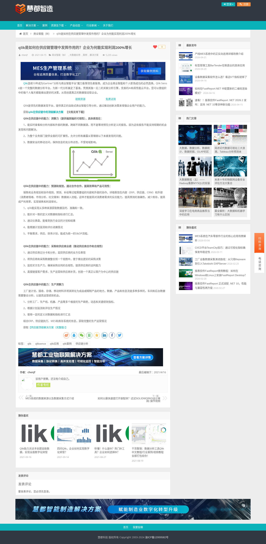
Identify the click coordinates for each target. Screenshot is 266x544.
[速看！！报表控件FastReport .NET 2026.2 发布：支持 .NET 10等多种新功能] (185, 102)
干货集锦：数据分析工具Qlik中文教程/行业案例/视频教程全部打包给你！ (148, 452)
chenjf (25, 55)
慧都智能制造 (38, 10)
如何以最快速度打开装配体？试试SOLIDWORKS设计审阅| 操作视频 (129, 398)
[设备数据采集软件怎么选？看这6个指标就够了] (185, 79)
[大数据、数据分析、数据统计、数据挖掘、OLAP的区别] (195, 144)
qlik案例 (67, 343)
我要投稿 (138, 527)
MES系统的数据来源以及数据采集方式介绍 (50, 397)
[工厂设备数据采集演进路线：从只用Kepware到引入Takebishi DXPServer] (185, 261)
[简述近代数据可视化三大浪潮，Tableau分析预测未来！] (230, 144)
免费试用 (111, 99)
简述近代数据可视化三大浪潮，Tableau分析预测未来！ (230, 152)
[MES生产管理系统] (93, 71)
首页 (19, 25)
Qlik (25, 83)
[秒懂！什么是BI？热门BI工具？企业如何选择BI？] (111, 443)
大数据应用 (74, 55)
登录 (46, 491)
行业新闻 (91, 25)
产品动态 (75, 25)
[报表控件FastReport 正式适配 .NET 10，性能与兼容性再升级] (185, 286)
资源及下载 (57, 25)
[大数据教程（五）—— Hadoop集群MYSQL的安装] (195, 175)
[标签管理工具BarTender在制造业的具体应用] (185, 67)
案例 (44, 25)
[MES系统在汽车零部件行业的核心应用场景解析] (185, 238)
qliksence (40, 343)
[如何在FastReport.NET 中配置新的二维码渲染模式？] (185, 91)
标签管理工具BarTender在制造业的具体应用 (220, 65)
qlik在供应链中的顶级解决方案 (45, 112)
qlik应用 (54, 343)
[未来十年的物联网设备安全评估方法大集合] (230, 175)
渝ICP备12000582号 (156, 537)
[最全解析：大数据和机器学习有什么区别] (230, 206)
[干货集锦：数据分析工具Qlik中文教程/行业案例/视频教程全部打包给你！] (149, 443)
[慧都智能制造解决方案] (133, 518)
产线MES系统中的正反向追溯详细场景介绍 (219, 53)
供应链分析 (82, 343)
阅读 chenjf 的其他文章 (43, 385)
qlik (29, 343)
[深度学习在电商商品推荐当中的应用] (195, 206)
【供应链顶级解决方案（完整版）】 (48, 327)
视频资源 (80, 99)
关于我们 (108, 25)
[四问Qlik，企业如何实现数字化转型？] (74, 443)
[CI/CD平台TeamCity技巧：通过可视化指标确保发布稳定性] (185, 250)
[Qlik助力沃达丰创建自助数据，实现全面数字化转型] (37, 443)
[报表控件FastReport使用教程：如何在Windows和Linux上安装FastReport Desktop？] (185, 273)
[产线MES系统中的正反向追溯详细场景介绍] (185, 56)
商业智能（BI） (42, 33)
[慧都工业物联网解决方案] (90, 365)
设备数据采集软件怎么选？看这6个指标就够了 (221, 77)
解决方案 (31, 25)
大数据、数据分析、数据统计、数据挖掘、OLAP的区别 (194, 152)
